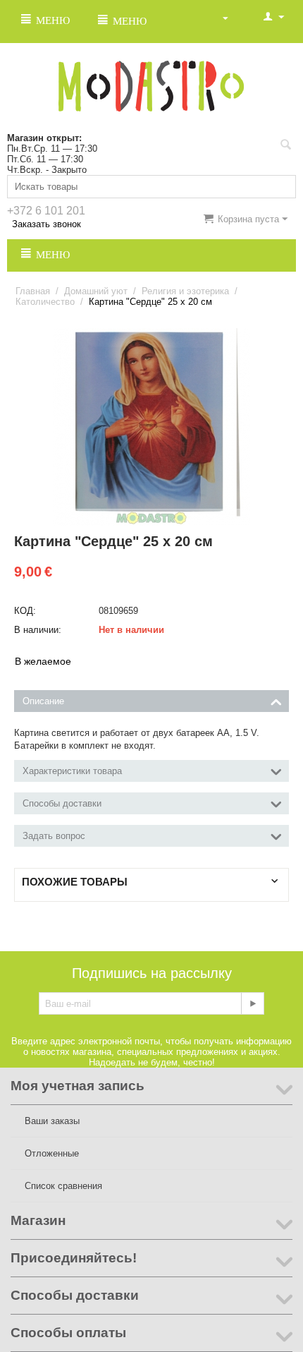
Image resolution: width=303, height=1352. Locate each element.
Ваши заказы (52, 1121)
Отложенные (52, 1153)
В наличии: (37, 629)
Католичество (45, 301)
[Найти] (285, 146)
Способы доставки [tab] (62, 803)
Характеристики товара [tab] (72, 771)
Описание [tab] (43, 701)
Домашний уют (96, 291)
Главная (33, 291)
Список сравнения (63, 1186)
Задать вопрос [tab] (54, 836)
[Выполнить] (252, 1003)
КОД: (25, 610)
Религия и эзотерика (185, 291)
